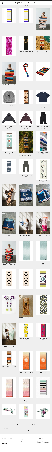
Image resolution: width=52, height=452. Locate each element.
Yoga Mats (10, 2)
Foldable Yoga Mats (17, 2)
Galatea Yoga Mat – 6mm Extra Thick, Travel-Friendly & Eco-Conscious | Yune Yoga (26, 290)
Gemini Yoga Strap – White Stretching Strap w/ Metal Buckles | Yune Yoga (9, 315)
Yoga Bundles (28, 2)
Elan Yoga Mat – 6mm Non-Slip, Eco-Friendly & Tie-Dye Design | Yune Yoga (9, 57)
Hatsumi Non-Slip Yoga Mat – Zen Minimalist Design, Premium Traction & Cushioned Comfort (26, 373)
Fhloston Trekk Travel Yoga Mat (43, 152)
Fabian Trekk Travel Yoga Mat (9, 152)
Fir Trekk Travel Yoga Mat (9, 174)
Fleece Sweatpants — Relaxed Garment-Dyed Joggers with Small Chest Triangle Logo (26, 175)
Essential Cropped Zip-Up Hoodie (26, 126)
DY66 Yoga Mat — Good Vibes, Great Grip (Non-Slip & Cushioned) (26, 24)
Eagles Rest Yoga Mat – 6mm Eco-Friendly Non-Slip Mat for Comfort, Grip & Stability (43, 31)
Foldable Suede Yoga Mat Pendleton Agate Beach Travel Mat (26, 207)
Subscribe (4, 443)
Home (2, 428)
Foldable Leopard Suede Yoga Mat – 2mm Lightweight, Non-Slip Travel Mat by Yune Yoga (9, 207)
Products (7, 428)
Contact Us (22, 440)
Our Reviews (16, 3)
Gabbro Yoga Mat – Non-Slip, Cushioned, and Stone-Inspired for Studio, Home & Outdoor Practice (43, 263)
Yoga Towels (23, 2)
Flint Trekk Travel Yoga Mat (43, 180)
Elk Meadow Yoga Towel (43, 81)
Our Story (22, 439)
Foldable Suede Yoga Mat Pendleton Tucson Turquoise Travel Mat (43, 207)
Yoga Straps (34, 2)
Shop (4, 428)
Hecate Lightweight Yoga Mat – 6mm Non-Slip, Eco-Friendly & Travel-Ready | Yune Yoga (9, 399)
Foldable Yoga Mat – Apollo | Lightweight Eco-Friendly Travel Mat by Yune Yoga (43, 236)
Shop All (6, 2)
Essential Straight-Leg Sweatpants (42, 126)
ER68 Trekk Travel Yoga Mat (26, 105)
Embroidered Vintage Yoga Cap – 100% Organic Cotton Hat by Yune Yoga (9, 105)
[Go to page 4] (34, 424)
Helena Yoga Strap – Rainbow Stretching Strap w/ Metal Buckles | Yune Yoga (9, 416)
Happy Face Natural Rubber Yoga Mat (26, 338)
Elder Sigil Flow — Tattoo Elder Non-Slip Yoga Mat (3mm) (26, 51)
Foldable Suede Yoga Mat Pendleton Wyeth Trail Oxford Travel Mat (9, 236)
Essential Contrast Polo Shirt (43, 105)
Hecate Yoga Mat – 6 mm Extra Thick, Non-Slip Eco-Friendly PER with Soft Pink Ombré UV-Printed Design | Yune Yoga (26, 400)
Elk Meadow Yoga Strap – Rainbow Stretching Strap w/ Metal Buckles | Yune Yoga (26, 82)
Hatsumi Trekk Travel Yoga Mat (43, 372)
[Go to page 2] (17, 424)
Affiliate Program (23, 441)
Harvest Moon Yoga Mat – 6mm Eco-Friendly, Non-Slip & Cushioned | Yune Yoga (9, 367)
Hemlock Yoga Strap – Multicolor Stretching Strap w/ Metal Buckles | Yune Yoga (43, 420)
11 (32, 424)
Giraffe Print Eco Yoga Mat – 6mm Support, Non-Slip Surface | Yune (26, 318)
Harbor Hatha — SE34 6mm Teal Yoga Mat (43, 338)
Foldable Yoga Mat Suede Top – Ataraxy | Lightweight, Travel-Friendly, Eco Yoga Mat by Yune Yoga (26, 236)
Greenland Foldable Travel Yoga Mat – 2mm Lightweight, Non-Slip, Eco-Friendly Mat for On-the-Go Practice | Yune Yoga (9, 347)
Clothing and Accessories (9, 3)
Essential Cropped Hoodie (9, 126)
